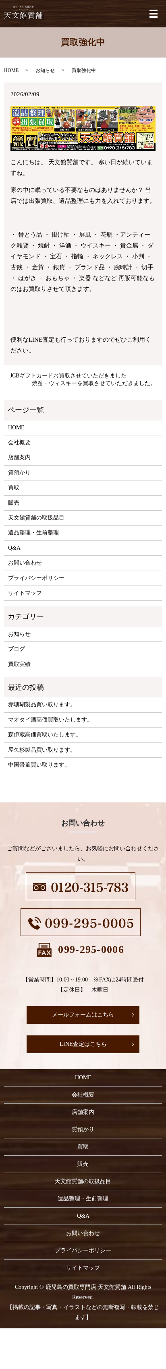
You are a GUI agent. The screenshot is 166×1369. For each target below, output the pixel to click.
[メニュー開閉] (153, 14)
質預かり (19, 473)
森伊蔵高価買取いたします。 (44, 735)
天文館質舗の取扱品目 (36, 518)
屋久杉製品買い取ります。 (42, 750)
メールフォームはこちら (83, 1015)
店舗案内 (19, 457)
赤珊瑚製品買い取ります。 (42, 704)
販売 (13, 503)
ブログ (16, 649)
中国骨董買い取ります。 (39, 765)
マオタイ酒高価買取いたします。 (50, 720)
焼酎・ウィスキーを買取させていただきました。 (94, 383)
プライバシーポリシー (36, 578)
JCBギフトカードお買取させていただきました (68, 376)
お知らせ (45, 70)
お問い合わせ (25, 563)
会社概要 (19, 442)
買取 (13, 488)
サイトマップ (25, 593)
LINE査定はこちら (83, 1044)
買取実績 (19, 664)
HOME (11, 70)
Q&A (14, 548)
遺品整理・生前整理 (33, 533)
